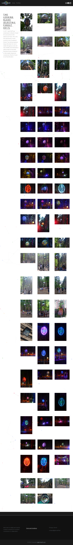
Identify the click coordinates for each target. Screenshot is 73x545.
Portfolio (18, 3)
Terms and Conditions (31, 528)
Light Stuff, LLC (41, 542)
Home (13, 3)
